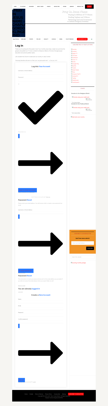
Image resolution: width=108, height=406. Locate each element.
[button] (44, 2)
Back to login (21, 272)
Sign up (48, 197)
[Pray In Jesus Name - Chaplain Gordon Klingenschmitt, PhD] (18, 23)
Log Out (20, 292)
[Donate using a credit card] (80, 97)
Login (34, 382)
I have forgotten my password (26, 192)
